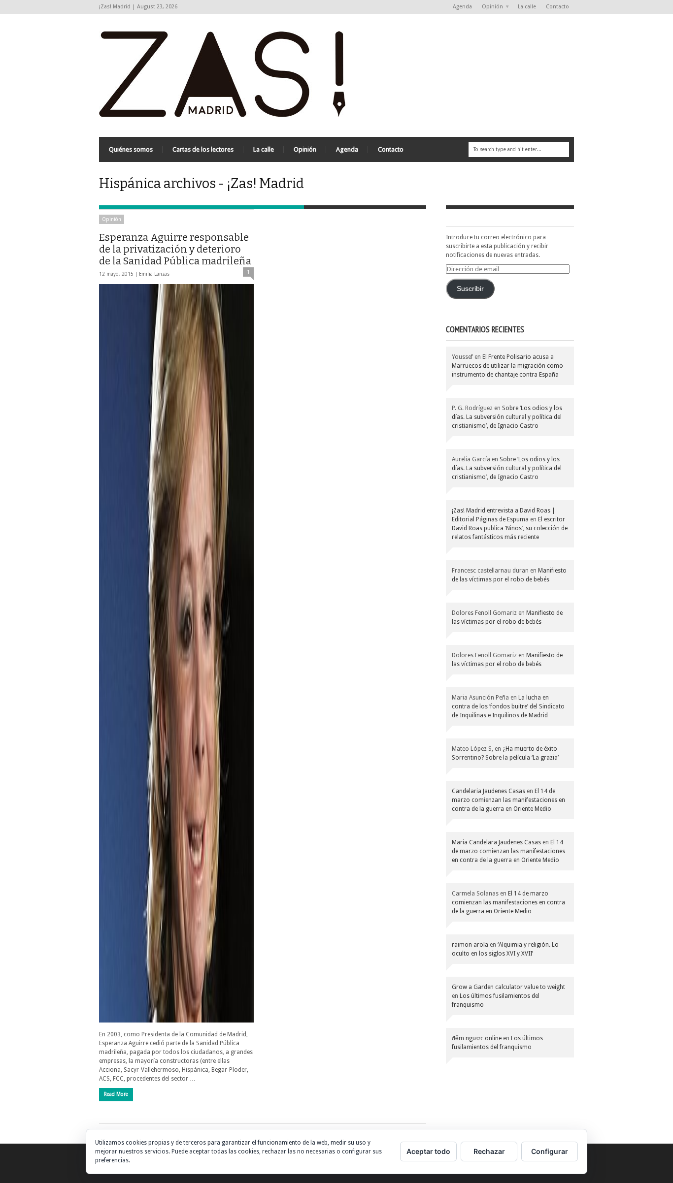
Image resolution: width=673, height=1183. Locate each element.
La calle (527, 6)
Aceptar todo (428, 1151)
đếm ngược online (477, 1038)
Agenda (462, 6)
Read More (116, 1094)
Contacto (557, 6)
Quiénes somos (131, 149)
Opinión (490, 7)
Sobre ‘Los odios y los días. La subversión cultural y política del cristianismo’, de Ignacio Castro (507, 417)
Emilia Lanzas (154, 274)
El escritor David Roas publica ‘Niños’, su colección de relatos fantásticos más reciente (510, 528)
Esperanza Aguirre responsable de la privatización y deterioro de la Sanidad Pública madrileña (175, 249)
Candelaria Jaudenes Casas (488, 791)
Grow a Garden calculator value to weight (508, 987)
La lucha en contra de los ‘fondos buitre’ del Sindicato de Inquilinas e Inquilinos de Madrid (508, 706)
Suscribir (470, 288)
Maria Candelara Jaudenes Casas (496, 842)
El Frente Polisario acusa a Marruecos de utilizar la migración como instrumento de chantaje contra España (507, 365)
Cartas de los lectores (203, 149)
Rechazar (489, 1151)
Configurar (549, 1151)
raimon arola (470, 944)
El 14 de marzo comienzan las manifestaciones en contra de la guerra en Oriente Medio (508, 800)
